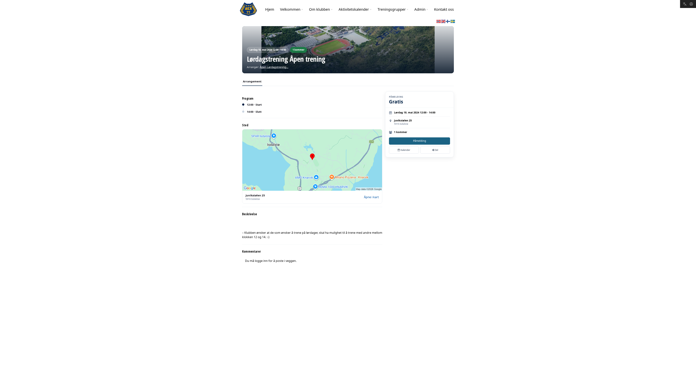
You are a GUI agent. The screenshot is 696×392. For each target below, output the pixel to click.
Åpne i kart (371, 197)
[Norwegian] (438, 21)
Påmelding (419, 140)
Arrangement (252, 81)
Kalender (405, 150)
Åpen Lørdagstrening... (274, 67)
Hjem (269, 9)
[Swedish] (453, 21)
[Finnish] (448, 21)
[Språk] (685, 4)
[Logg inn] (691, 4)
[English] (443, 21)
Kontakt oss (444, 9)
